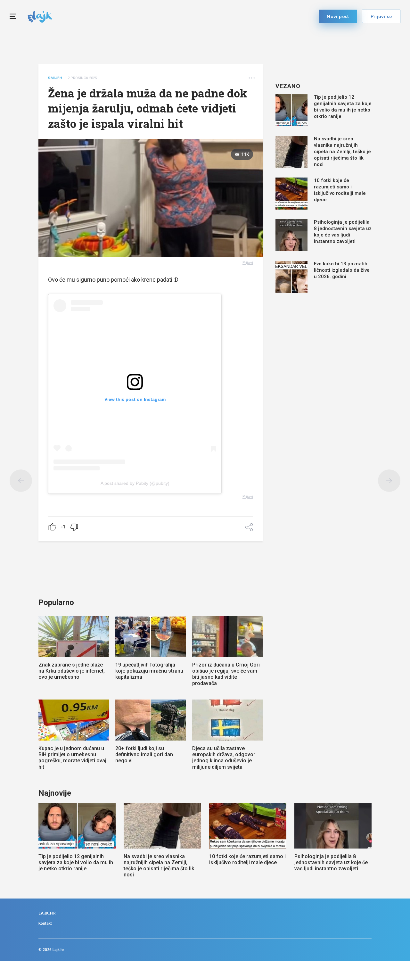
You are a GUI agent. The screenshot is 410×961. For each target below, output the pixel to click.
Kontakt (45, 923)
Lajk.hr (58, 950)
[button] (252, 78)
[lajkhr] (40, 15)
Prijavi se (381, 16)
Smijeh (55, 78)
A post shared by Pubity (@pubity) (135, 483)
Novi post (338, 16)
